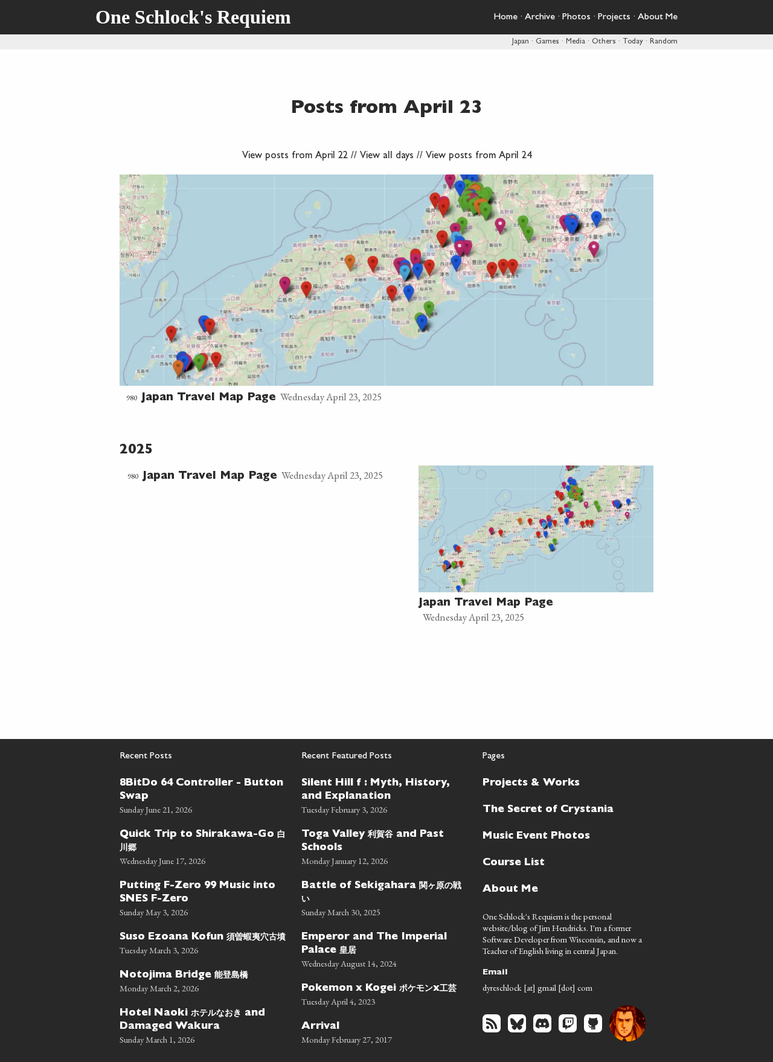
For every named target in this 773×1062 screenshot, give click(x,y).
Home (505, 17)
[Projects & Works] (561, 782)
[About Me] (561, 888)
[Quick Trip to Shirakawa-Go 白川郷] (203, 845)
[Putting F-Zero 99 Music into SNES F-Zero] (203, 897)
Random (664, 42)
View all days (387, 156)
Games (547, 42)
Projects (614, 17)
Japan (520, 42)
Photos (576, 17)
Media (575, 42)
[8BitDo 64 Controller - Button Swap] (203, 794)
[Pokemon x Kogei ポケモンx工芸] (385, 993)
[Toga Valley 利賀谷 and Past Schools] (385, 845)
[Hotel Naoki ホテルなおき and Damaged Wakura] (203, 1024)
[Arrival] (385, 1031)
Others (604, 42)
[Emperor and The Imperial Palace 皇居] (385, 948)
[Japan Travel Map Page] (386, 290)
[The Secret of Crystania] (561, 808)
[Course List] (561, 861)
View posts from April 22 (295, 156)
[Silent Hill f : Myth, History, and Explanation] (385, 794)
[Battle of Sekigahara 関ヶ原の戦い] (385, 897)
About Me (658, 17)
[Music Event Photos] (561, 835)
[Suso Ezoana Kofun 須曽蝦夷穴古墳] (203, 942)
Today (633, 42)
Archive (540, 17)
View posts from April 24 (478, 156)
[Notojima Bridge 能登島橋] (203, 980)
